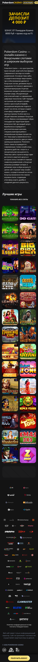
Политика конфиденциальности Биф (19, 625)
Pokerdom (12, 2)
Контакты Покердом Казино (19, 627)
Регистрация (28, 2)
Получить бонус (19, 658)
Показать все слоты (19, 199)
